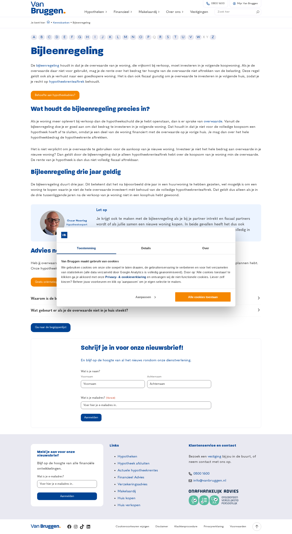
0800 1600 (218, 3)
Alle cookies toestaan (203, 296)
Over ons (173, 12)
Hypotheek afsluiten (134, 463)
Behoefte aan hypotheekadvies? (55, 95)
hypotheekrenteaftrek (66, 81)
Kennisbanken (61, 22)
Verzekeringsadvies (132, 484)
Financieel (121, 12)
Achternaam (154, 376)
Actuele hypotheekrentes (138, 470)
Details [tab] (146, 248)
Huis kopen (126, 498)
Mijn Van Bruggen (247, 3)
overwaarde (213, 121)
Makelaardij (148, 12)
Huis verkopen (129, 505)
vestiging (214, 456)
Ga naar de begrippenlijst (50, 327)
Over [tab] (205, 248)
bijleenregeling (47, 65)
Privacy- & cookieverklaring (125, 277)
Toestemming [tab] (86, 248)
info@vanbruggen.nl (209, 480)
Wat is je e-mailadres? (50, 476)
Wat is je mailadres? (98, 397)
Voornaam (87, 376)
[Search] (257, 12)
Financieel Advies (131, 477)
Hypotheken (94, 12)
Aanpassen (143, 296)
